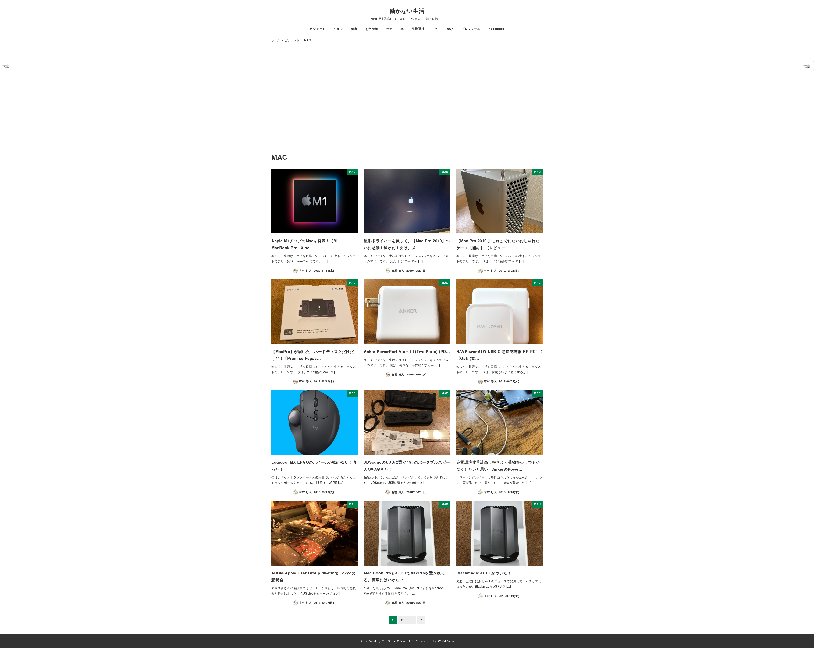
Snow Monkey (370, 641)
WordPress (446, 641)
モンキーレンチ (407, 641)
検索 (806, 66)
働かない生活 (407, 11)
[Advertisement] (407, 113)
